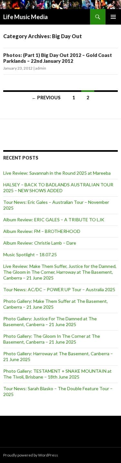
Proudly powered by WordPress (30, 455)
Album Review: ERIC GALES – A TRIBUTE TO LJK (53, 219)
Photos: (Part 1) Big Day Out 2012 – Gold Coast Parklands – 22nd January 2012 (57, 58)
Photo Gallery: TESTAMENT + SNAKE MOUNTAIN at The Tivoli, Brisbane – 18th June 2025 (57, 374)
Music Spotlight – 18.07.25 (30, 254)
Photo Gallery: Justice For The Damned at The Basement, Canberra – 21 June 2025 (50, 321)
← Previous (46, 97)
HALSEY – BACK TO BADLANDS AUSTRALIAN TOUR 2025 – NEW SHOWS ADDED (58, 187)
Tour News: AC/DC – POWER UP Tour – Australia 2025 (59, 289)
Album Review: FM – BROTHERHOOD (41, 231)
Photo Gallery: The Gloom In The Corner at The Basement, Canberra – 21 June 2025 (51, 339)
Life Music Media (25, 16)
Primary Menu (113, 17)
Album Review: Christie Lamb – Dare (39, 243)
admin (40, 68)
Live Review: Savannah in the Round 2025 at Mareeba (57, 173)
